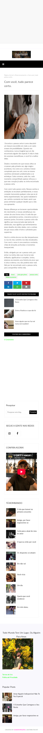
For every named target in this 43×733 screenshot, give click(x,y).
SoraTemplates (20, 729)
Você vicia (21, 575)
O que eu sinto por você (26, 542)
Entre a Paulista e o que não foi (25, 310)
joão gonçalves (22, 274)
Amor (13, 274)
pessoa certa (34, 274)
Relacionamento (20, 75)
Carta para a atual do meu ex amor (27, 532)
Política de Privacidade (9, 677)
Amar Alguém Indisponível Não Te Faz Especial (26, 695)
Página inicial (8, 75)
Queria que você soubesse (23, 597)
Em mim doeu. (22, 607)
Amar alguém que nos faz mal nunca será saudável (25, 323)
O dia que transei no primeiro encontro (25, 511)
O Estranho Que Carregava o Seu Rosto (26, 301)
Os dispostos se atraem (26, 553)
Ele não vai (21, 564)
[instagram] (9, 433)
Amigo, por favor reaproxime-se (23, 521)
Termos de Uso (7, 675)
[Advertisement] (21, 21)
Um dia (20, 585)
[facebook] (17, 433)
